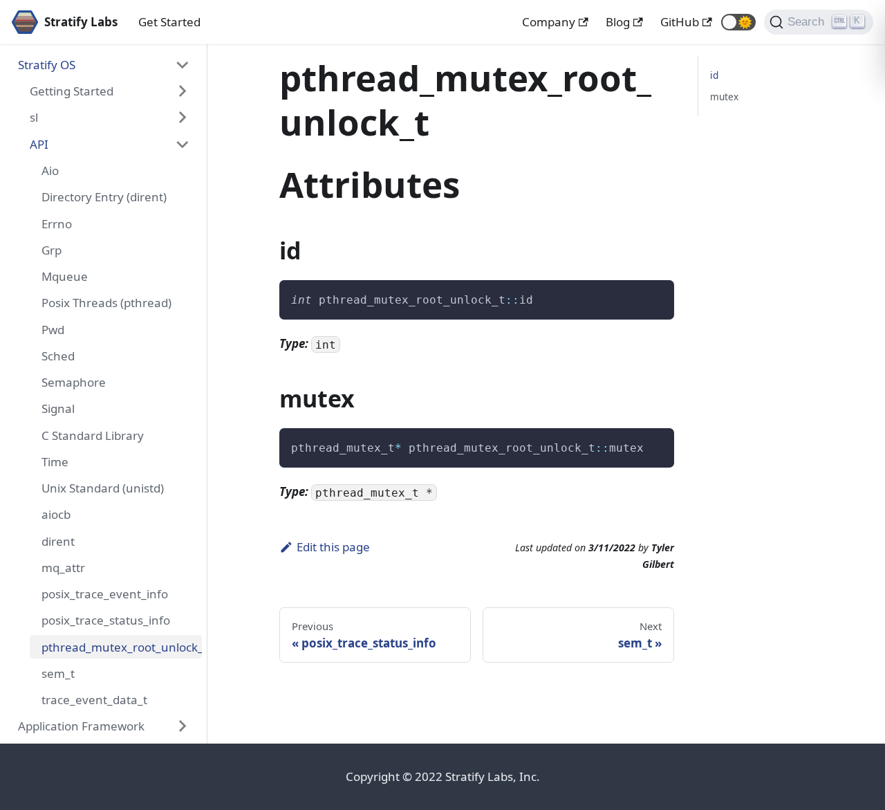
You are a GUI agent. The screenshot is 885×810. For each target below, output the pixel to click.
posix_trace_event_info (104, 594)
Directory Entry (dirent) (104, 197)
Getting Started (71, 91)
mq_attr (63, 568)
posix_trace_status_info (105, 620)
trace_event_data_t (94, 700)
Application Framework (81, 726)
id (714, 75)
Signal (58, 408)
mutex (724, 96)
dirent (58, 541)
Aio (50, 170)
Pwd (52, 329)
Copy (652, 296)
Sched (58, 356)
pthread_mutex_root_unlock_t (121, 646)
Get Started (169, 22)
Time (54, 462)
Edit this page (333, 547)
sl (34, 117)
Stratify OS (46, 65)
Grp (51, 250)
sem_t (58, 673)
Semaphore (73, 382)
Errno (56, 223)
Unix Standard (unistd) (102, 488)
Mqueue (64, 276)
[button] (738, 22)
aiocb (56, 514)
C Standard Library (92, 435)
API (39, 144)
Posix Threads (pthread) (106, 303)
